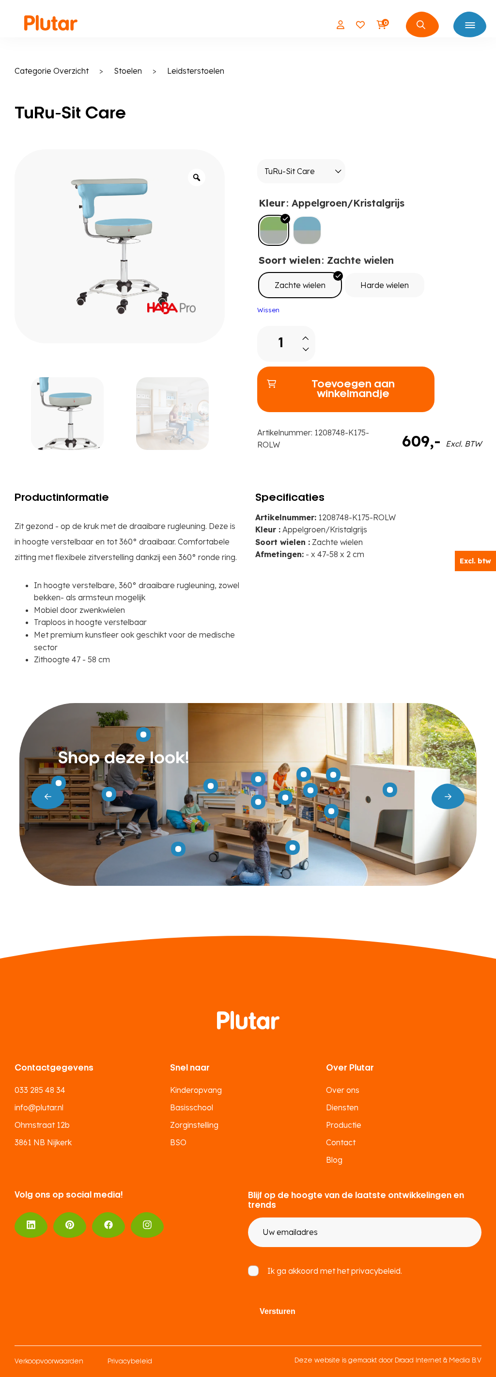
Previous (47, 796)
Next (448, 796)
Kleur (272, 203)
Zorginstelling (194, 1125)
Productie (343, 1125)
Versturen (277, 1311)
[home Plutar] (51, 24)
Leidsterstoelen (195, 71)
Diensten (342, 1107)
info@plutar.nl (39, 1107)
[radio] (273, 230)
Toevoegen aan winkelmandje (353, 389)
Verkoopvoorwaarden (49, 1362)
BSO (178, 1142)
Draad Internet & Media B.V (438, 1361)
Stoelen (128, 71)
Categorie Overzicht (52, 71)
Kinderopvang (196, 1090)
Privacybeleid (130, 1362)
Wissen (268, 310)
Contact (341, 1142)
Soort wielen (290, 260)
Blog (334, 1160)
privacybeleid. (376, 1271)
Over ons (342, 1090)
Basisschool (191, 1107)
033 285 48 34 (40, 1090)
